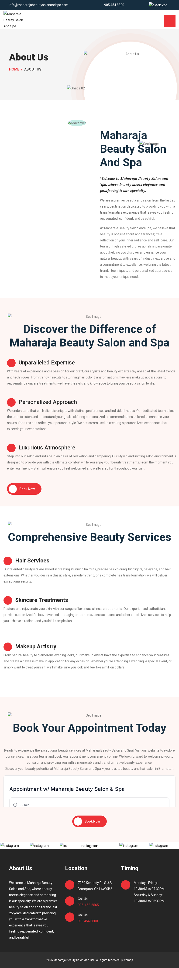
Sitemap (127, 960)
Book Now (27, 489)
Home (14, 69)
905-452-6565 (88, 905)
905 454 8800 (113, 5)
